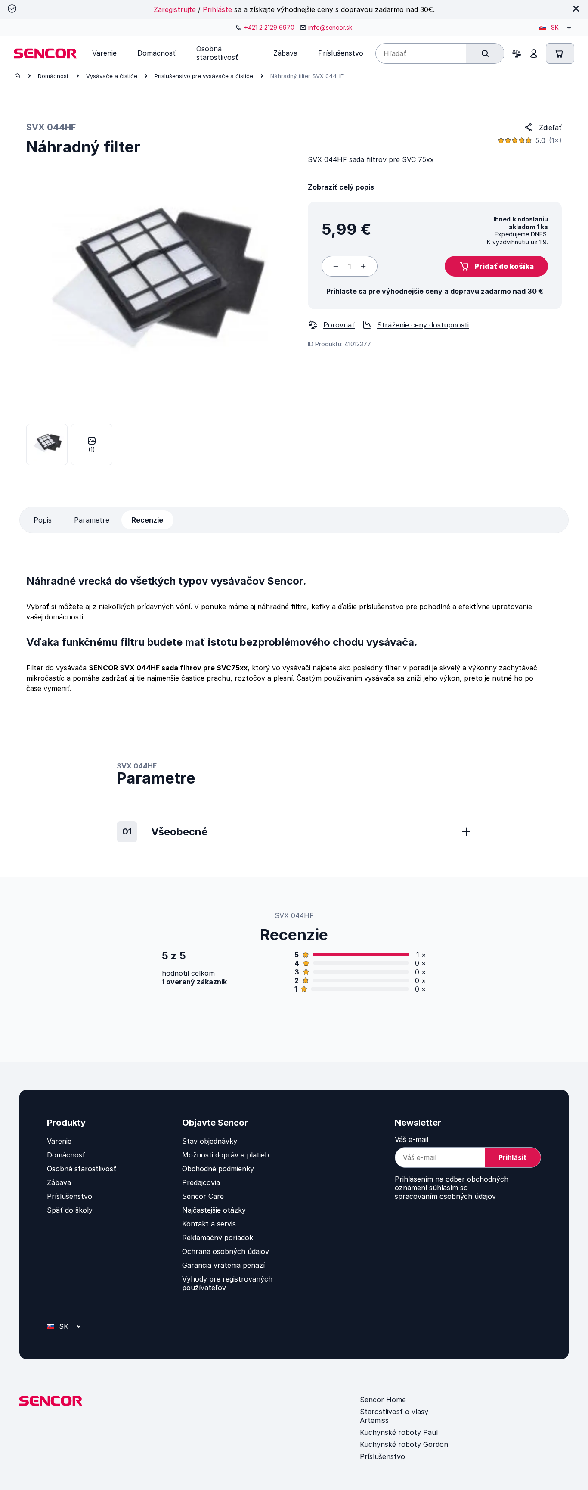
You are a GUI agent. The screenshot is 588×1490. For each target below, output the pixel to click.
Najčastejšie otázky (214, 1210)
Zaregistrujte (175, 9)
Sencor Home (383, 1399)
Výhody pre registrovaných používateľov (227, 1283)
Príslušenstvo (69, 1196)
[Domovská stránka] (17, 75)
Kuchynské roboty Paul (399, 1432)
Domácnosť (53, 75)
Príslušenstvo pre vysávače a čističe (204, 75)
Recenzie (147, 520)
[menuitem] (104, 53)
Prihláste (217, 9)
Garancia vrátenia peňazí (223, 1265)
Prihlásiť (512, 1157)
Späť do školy (70, 1210)
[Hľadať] (485, 53)
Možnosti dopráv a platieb (225, 1155)
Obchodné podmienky (218, 1168)
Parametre (91, 520)
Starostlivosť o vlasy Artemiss (394, 1416)
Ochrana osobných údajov (225, 1251)
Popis (43, 520)
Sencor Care (203, 1196)
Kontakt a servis (209, 1223)
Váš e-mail (411, 1139)
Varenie (59, 1141)
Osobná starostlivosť (81, 1168)
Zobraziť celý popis (341, 187)
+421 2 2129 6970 (269, 27)
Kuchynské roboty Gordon (404, 1444)
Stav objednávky (209, 1141)
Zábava (59, 1182)
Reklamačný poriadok (217, 1237)
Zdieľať (550, 127)
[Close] (576, 8)
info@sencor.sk (330, 27)
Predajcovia (201, 1182)
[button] (496, 266)
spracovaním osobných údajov (445, 1196)
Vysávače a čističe (111, 75)
